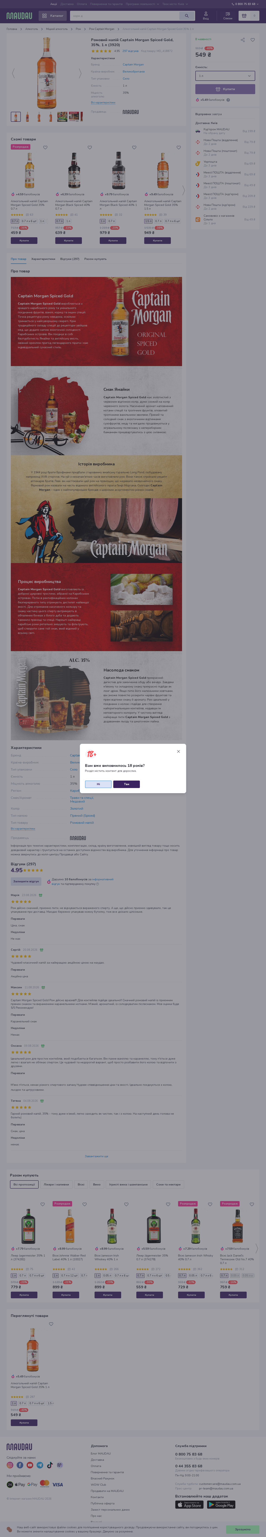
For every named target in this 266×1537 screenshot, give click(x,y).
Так (126, 784)
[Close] (178, 751)
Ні (98, 784)
